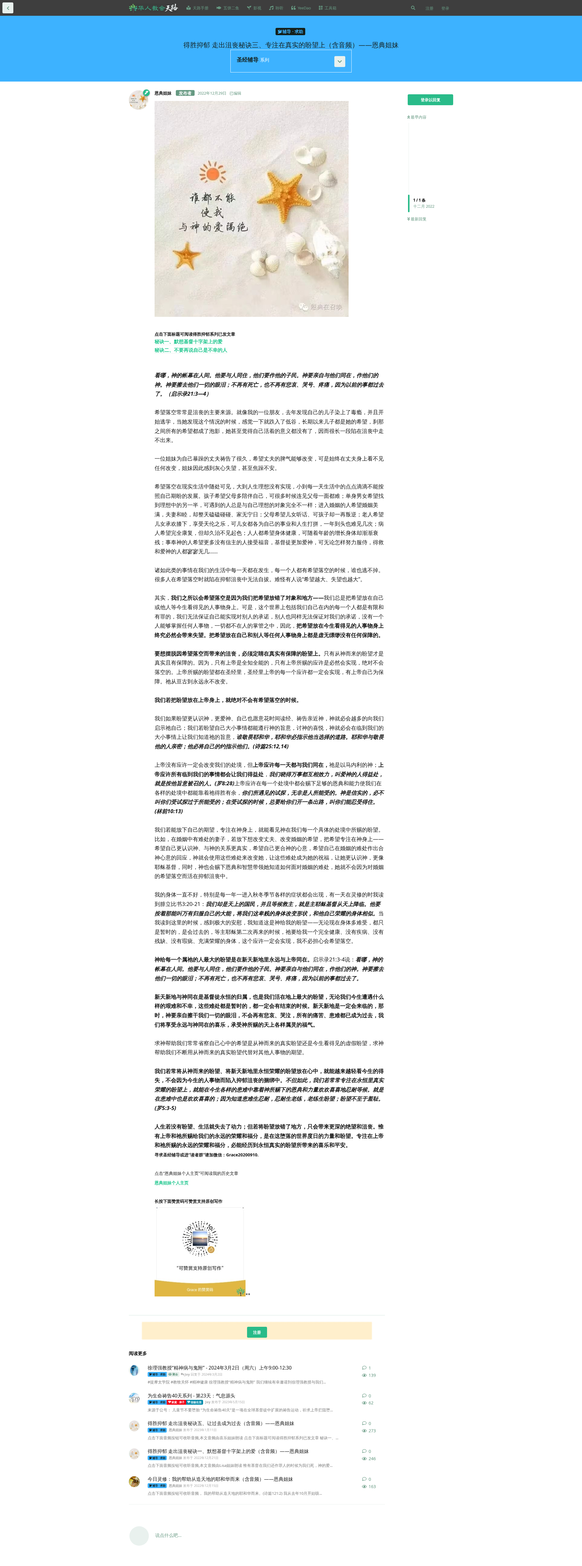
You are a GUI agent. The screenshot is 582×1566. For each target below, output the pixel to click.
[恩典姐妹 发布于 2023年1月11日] (134, 1425)
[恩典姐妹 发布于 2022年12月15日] (134, 1481)
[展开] (339, 61)
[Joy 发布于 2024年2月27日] (134, 1370)
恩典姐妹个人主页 (172, 1182)
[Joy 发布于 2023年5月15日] (134, 1398)
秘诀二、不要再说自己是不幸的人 (191, 350)
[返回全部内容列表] (7, 7)
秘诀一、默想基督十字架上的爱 (188, 341)
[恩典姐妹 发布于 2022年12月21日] (134, 1453)
